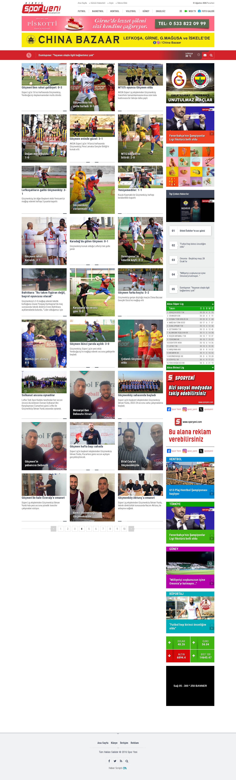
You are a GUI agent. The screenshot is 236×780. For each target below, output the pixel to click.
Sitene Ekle (122, 3)
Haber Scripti (115, 768)
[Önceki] (53, 529)
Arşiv (111, 3)
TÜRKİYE (175, 504)
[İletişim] (205, 55)
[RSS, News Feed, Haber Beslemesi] (121, 761)
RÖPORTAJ (176, 594)
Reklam (135, 742)
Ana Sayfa (82, 3)
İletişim (124, 742)
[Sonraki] (131, 529)
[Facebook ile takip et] (109, 761)
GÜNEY (173, 549)
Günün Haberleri (98, 3)
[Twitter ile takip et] (115, 761)
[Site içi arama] (211, 55)
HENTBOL (175, 459)
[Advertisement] (72, 716)
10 (124, 528)
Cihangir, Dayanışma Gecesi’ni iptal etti (60, 55)
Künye (114, 742)
